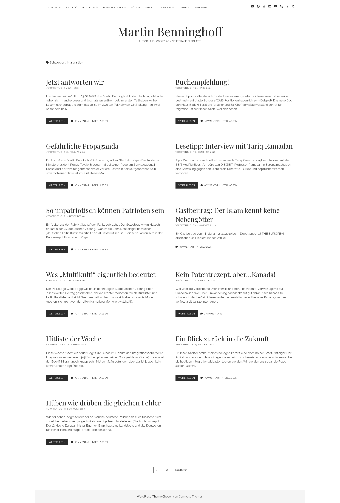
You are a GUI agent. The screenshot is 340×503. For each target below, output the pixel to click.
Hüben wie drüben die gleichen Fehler (103, 402)
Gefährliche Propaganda (82, 145)
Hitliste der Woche (73, 338)
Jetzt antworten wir (75, 81)
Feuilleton (88, 7)
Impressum (200, 7)
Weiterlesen (58, 122)
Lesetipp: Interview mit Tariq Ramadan (234, 145)
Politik (70, 7)
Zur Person (164, 7)
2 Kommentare (213, 313)
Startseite (54, 7)
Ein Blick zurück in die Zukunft (222, 338)
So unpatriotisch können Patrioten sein (105, 210)
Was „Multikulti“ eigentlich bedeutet (100, 274)
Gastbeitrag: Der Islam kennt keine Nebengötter (227, 215)
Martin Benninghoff (170, 31)
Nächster (181, 469)
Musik (148, 7)
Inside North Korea (114, 7)
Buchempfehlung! (202, 81)
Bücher (135, 7)
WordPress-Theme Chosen (154, 496)
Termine (184, 7)
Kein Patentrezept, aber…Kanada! (225, 274)
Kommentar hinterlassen (91, 121)
